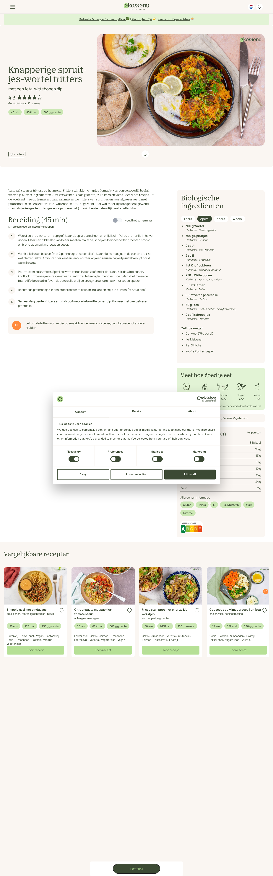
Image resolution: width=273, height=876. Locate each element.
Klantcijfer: (139, 19)
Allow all (190, 474)
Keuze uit (164, 19)
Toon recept (35, 650)
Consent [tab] (80, 411)
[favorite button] (62, 610)
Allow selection (136, 474)
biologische (100, 19)
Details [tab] (136, 411)
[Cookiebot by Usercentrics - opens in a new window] (199, 399)
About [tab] (192, 411)
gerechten (182, 19)
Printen (18, 154)
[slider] (29, 97)
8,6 (149, 19)
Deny (83, 474)
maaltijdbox (117, 19)
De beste (85, 19)
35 (173, 19)
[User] (259, 7)
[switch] (115, 459)
